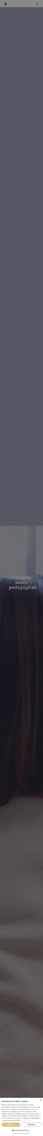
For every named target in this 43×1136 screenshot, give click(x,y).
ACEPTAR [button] (11, 1125)
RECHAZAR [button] (31, 1125)
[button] (21, 1130)
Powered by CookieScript (21, 1133)
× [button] (40, 1100)
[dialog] (21, 568)
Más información (26, 1120)
